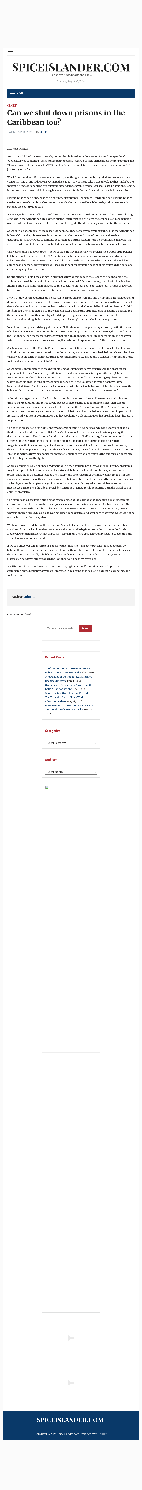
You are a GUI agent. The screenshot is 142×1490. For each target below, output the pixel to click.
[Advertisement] (71, 24)
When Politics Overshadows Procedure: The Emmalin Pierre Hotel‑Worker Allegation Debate (68, 697)
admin (43, 131)
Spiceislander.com (71, 66)
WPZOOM (101, 1434)
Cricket (12, 105)
